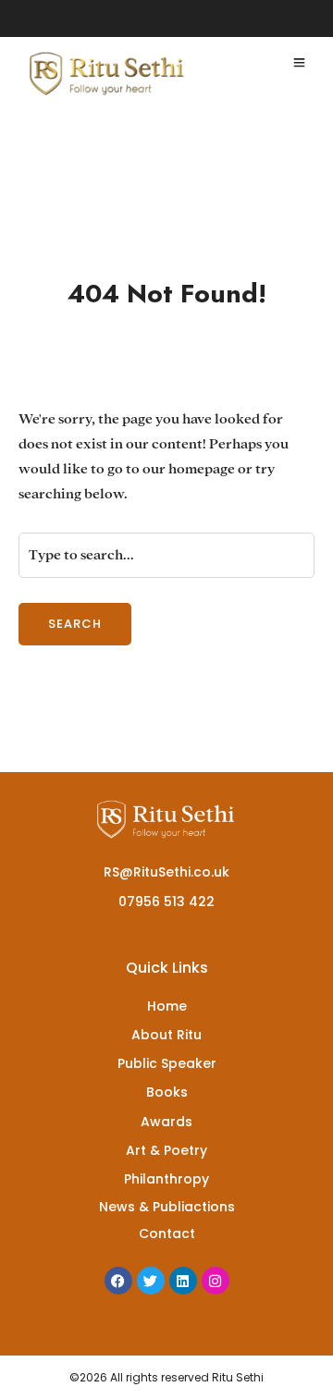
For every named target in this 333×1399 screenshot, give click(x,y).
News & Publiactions (167, 1206)
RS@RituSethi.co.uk (166, 872)
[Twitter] (151, 1281)
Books (167, 1092)
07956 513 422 (166, 901)
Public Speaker (166, 1063)
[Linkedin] (183, 1281)
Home (167, 1006)
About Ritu (166, 1034)
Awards (166, 1121)
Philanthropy (166, 1179)
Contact (167, 1233)
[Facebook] (118, 1281)
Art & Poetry (166, 1150)
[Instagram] (215, 1281)
